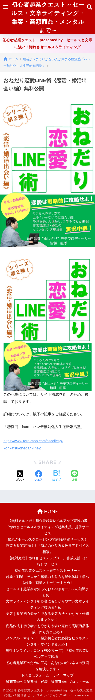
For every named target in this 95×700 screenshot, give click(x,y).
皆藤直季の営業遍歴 (21, 682)
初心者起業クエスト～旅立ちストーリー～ (47, 570)
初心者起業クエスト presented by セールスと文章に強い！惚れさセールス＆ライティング (47, 43)
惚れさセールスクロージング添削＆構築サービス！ (47, 539)
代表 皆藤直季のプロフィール (65, 682)
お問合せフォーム (35, 675)
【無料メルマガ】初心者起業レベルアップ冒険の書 (47, 521)
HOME (50, 511)
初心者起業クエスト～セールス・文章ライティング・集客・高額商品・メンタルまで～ (48, 17)
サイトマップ (63, 675)
